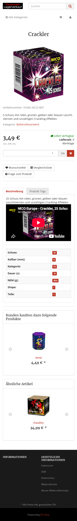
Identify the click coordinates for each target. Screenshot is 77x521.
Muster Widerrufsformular (55, 490)
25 (54, 252)
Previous (10, 349)
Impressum (47, 465)
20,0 (55, 280)
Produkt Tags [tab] (38, 191)
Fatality (38, 422)
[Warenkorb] (61, 17)
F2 (54, 266)
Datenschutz (47, 478)
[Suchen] (70, 6)
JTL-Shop (44, 514)
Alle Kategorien (18, 17)
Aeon (38, 357)
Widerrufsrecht (49, 484)
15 (54, 273)
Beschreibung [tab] (14, 191)
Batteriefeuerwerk (27, 124)
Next (66, 349)
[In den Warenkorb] (70, 153)
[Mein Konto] (70, 17)
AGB (43, 471)
